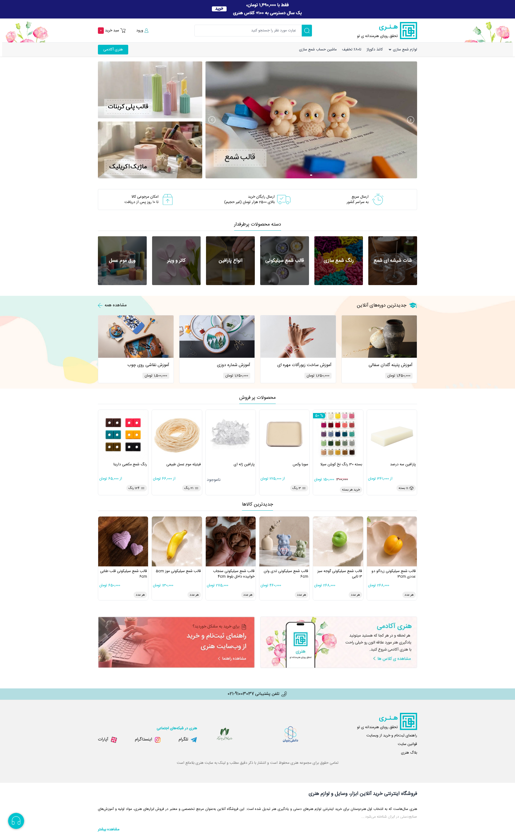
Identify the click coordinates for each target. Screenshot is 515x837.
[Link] (257, 9)
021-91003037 (240, 694)
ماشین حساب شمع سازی (318, 49)
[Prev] (211, 120)
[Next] (410, 120)
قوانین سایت (407, 744)
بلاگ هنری (409, 753)
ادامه (458, 50)
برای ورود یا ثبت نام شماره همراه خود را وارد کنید (474, 27)
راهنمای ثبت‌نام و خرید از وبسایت (391, 735)
